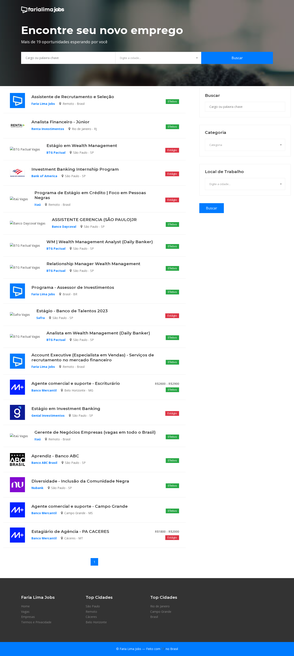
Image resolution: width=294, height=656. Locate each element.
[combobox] (158, 58)
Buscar (237, 58)
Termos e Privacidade (36, 622)
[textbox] (158, 58)
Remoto (91, 612)
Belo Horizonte (96, 622)
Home (25, 606)
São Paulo (93, 606)
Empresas (28, 617)
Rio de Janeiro (160, 606)
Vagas (25, 612)
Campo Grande (160, 612)
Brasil (154, 617)
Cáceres (91, 617)
